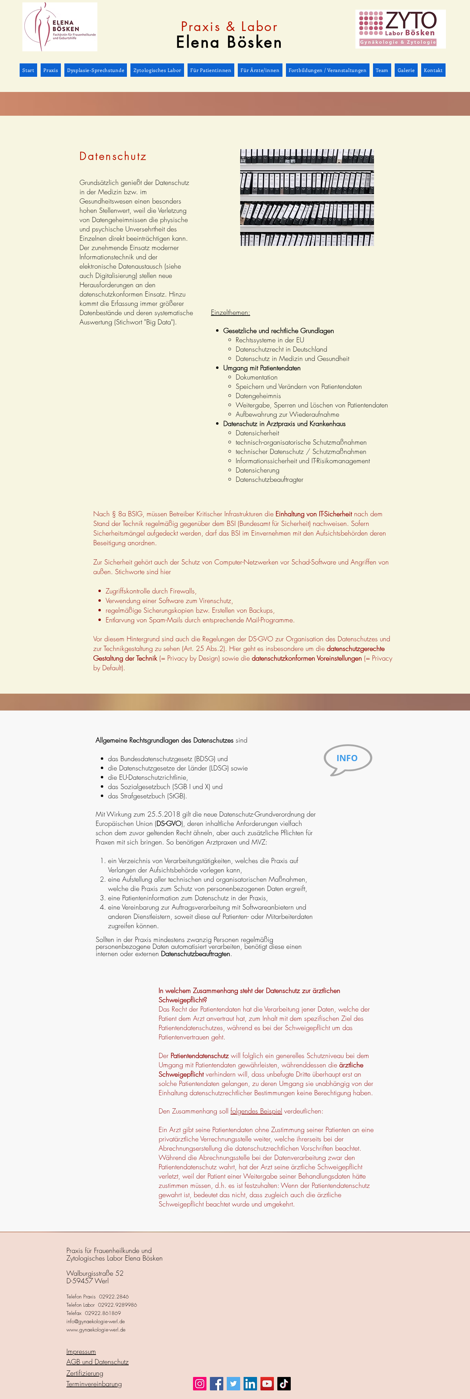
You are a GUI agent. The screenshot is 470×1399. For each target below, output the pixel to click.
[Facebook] (216, 1383)
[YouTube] (267, 1383)
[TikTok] (284, 1383)
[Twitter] (233, 1383)
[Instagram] (199, 1383)
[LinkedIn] (250, 1383)
